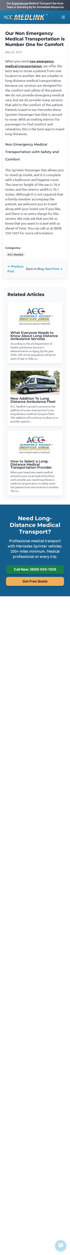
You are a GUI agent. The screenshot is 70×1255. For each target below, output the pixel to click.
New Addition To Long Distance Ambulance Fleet (33, 400)
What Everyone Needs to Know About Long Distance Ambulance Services (34, 336)
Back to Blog (35, 269)
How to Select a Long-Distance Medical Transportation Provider (31, 464)
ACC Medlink (15, 254)
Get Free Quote (35, 581)
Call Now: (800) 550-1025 (35, 569)
